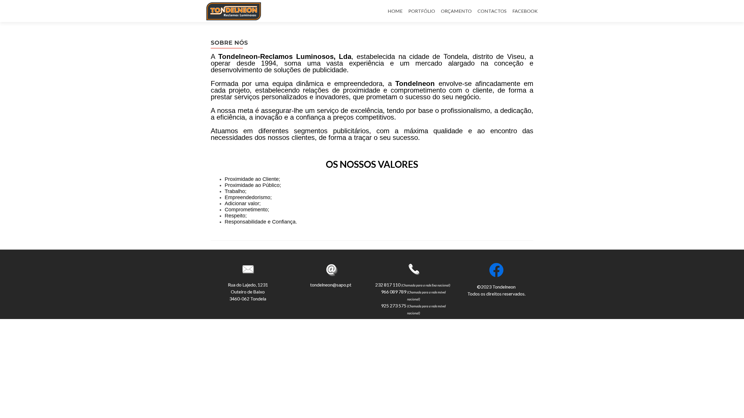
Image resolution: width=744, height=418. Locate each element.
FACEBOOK (525, 11)
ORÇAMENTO (456, 11)
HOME (395, 11)
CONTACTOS (492, 11)
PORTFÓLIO (421, 11)
